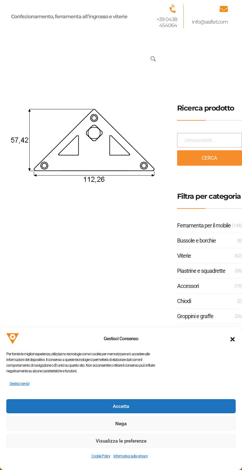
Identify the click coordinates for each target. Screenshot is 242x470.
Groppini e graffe (195, 316)
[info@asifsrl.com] (224, 9)
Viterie (184, 255)
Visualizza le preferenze (121, 441)
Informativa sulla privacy (130, 456)
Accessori (188, 286)
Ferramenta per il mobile (204, 225)
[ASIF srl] (38, 57)
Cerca (209, 158)
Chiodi (184, 301)
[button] (232, 338)
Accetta (121, 406)
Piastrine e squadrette (201, 270)
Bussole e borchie (196, 240)
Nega (121, 424)
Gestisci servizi (19, 383)
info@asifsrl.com (210, 22)
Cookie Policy (100, 456)
